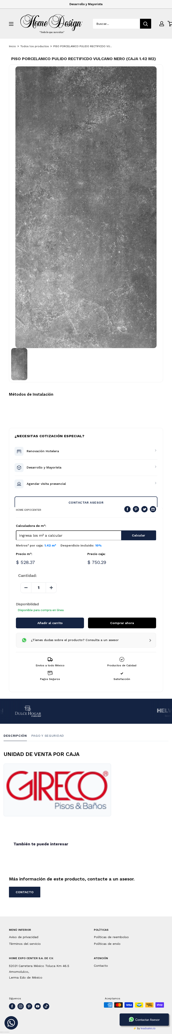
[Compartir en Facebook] (127, 509)
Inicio (12, 46)
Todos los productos (34, 46)
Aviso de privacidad (23, 937)
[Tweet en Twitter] (144, 509)
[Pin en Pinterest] (136, 509)
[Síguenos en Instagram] (20, 1006)
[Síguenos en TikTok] (46, 1006)
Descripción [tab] (15, 735)
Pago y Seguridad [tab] (47, 735)
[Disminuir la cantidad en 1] (26, 587)
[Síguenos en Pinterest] (29, 1006)
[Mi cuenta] (161, 23)
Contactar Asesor (86, 502)
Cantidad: (27, 575)
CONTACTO (25, 892)
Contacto (101, 965)
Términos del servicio (25, 943)
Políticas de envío (107, 943)
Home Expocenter (28, 509)
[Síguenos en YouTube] (37, 1006)
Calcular (138, 535)
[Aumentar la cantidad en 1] (51, 587)
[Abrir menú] (11, 24)
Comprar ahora (122, 623)
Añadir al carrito (50, 623)
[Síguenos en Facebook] (12, 1006)
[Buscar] (145, 24)
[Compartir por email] (153, 509)
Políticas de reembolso (111, 937)
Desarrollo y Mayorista (86, 4)
